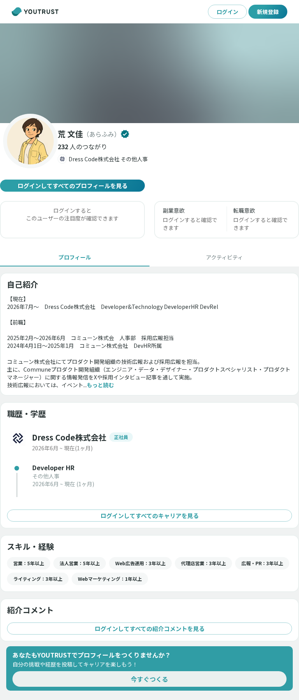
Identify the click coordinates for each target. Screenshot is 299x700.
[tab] (75, 257)
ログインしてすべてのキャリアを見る (149, 515)
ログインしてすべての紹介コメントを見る (150, 628)
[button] (149, 73)
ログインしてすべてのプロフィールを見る (73, 186)
